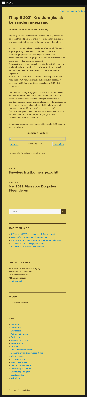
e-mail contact (15, 281)
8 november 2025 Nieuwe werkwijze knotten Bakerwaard (37, 240)
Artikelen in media (19, 334)
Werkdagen (16, 331)
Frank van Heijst (14, 153)
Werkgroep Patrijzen (20, 372)
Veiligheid (15, 378)
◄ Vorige (14, 144)
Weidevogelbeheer (19, 362)
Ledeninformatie (39, 153)
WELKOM (15, 324)
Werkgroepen (17, 356)
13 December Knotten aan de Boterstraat (29, 237)
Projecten (15, 337)
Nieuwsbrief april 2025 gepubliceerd (27, 243)
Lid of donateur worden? (22, 350)
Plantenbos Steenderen (21, 365)
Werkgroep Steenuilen (21, 369)
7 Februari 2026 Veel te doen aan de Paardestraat (33, 234)
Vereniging (16, 328)
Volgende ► (58, 144)
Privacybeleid (17, 343)
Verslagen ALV (17, 375)
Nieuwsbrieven (18, 359)
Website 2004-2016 (19, 340)
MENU (9, 2)
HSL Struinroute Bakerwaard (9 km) (27, 353)
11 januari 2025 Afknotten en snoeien (27, 247)
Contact (14, 346)
